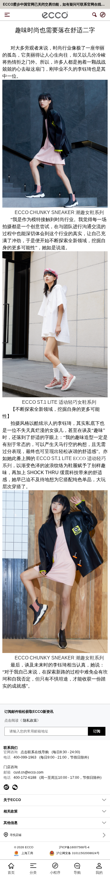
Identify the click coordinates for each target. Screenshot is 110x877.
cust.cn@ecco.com (28, 772)
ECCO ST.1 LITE (59, 402)
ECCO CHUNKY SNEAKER (59, 212)
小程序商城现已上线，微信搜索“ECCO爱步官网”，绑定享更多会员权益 (56, 4)
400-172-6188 (24, 778)
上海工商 (27, 853)
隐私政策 (30, 720)
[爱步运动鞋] (55, 396)
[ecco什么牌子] (55, 652)
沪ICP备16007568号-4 (74, 847)
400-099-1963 (24, 757)
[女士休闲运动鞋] (55, 206)
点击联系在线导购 (35, 752)
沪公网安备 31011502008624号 (77, 853)
